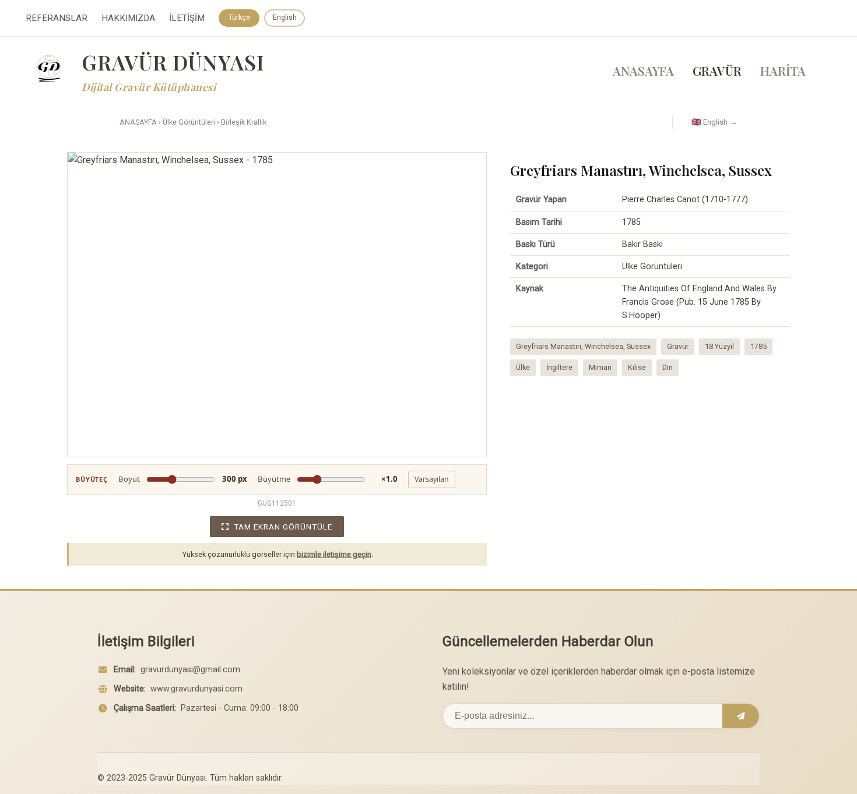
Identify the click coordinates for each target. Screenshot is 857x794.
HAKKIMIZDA (128, 18)
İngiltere (559, 367)
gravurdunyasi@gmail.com (190, 670)
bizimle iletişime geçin (334, 554)
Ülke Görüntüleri (189, 122)
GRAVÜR (717, 70)
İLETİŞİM (187, 18)
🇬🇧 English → (714, 121)
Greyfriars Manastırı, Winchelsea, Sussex (583, 346)
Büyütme (328, 479)
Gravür (678, 346)
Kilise (637, 367)
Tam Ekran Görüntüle (283, 526)
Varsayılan (432, 479)
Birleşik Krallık (243, 122)
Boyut (182, 479)
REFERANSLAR (56, 18)
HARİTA (783, 70)
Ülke (523, 367)
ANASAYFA (643, 70)
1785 (758, 346)
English (285, 17)
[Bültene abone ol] (740, 716)
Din (667, 367)
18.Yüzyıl (719, 346)
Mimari (600, 367)
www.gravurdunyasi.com (196, 689)
